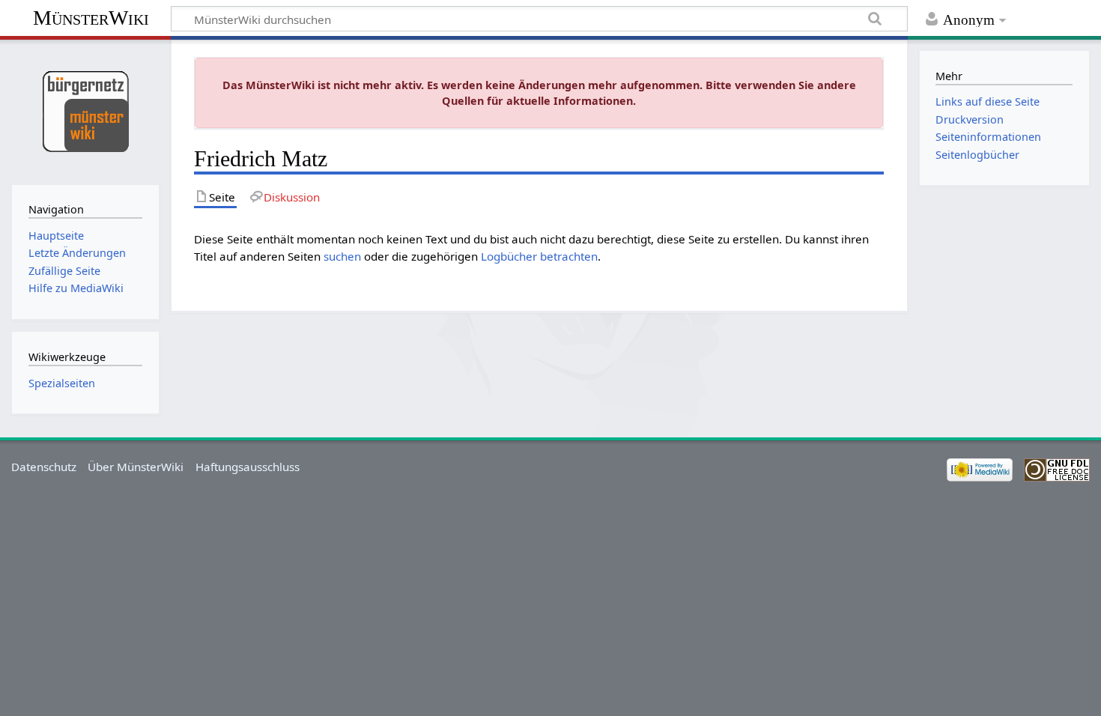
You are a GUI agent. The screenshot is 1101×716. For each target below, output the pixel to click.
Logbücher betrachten (539, 256)
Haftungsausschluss (247, 466)
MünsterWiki (91, 17)
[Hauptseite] (85, 110)
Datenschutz (43, 466)
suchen (342, 256)
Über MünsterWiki (136, 466)
